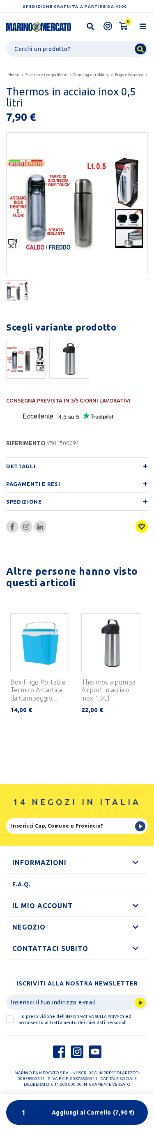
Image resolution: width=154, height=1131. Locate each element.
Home (13, 75)
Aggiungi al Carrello (93, 1112)
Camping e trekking (91, 75)
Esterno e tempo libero (46, 75)
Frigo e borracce (129, 75)
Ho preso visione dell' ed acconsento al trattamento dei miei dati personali (74, 1019)
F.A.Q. (21, 884)
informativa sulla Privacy (95, 1016)
